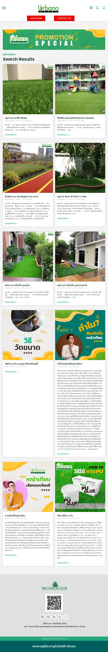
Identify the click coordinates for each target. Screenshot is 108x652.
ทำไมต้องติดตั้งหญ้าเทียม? (70, 364)
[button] (3, 7)
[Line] (91, 8)
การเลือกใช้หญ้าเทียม (15, 516)
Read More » (11, 134)
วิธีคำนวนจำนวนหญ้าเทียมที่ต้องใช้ (21, 364)
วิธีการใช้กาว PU (65, 516)
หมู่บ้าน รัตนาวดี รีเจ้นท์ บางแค (72, 196)
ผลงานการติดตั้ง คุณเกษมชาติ (72, 285)
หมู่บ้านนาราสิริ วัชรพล (16, 118)
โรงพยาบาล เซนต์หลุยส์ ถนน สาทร (21, 196)
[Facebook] (42, 616)
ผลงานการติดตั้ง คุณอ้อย (17, 285)
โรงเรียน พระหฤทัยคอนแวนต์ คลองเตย (75, 118)
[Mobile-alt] (97, 8)
